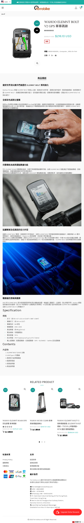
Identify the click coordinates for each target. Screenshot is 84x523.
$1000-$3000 (53, 51)
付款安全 (6, 466)
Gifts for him (72, 51)
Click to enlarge (37, 63)
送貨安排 (33, 460)
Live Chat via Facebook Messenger (44, 505)
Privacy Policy (7, 460)
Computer (63, 51)
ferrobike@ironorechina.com (42, 487)
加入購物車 (9, 432)
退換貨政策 (34, 463)
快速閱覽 (25, 389)
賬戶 (76, 7)
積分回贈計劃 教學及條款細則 (40, 469)
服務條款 (6, 463)
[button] (49, 30)
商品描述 (42, 78)
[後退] (3, 14)
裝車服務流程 (34, 466)
